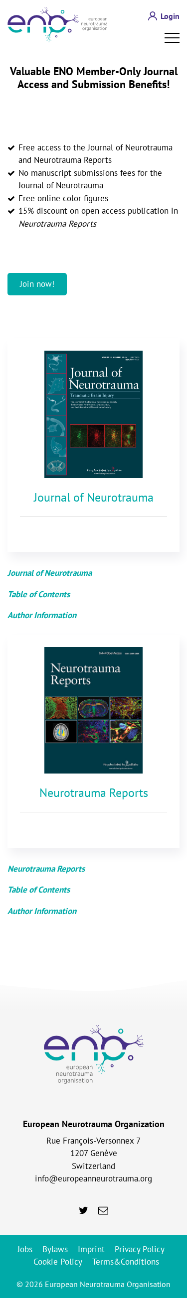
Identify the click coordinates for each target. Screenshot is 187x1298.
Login (170, 16)
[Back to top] (164, 1159)
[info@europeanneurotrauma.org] (103, 1210)
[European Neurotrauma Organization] (57, 24)
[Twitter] (83, 1210)
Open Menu (172, 37)
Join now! (37, 283)
